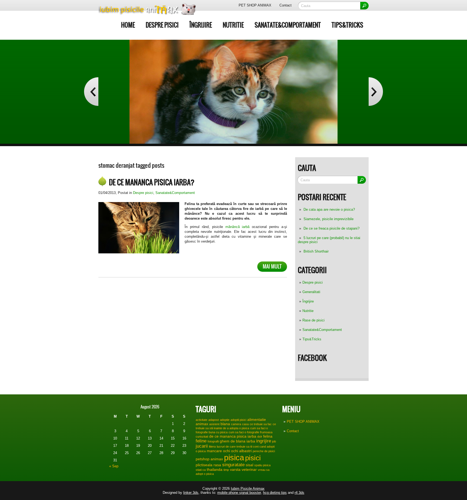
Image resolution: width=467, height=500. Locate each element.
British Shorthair (316, 251)
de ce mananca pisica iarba (232, 436)
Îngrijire (200, 25)
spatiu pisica (262, 465)
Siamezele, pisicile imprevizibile (328, 219)
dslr (259, 436)
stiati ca (201, 469)
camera (236, 424)
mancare (214, 451)
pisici (253, 458)
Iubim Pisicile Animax (248, 488)
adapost (213, 419)
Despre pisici (162, 25)
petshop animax (209, 459)
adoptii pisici (238, 419)
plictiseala (204, 465)
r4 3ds (299, 493)
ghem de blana (232, 441)
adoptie (224, 419)
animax (202, 424)
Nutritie (233, 25)
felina (267, 436)
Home (128, 25)
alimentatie (256, 419)
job (274, 441)
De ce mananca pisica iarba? (152, 182)
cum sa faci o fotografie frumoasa (250, 432)
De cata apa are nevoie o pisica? (329, 209)
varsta (235, 469)
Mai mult (272, 266)
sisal (249, 465)
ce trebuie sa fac (261, 424)
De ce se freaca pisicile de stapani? (331, 228)
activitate (201, 419)
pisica (234, 457)
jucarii (202, 446)
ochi (226, 451)
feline (201, 440)
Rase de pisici (313, 320)
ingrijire (263, 440)
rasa (217, 465)
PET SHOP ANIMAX (255, 5)
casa (245, 424)
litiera (212, 446)
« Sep (113, 466)
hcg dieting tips (275, 493)
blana (225, 424)
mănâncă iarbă (236, 227)
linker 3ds (190, 493)
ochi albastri (241, 451)
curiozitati (202, 436)
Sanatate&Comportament (288, 25)
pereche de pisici (264, 451)
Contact (285, 5)
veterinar (249, 469)
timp (226, 469)
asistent (214, 424)
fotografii (213, 441)
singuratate (233, 464)
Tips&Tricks (347, 25)
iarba (250, 441)
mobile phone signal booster (239, 493)
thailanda (214, 469)
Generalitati (311, 292)
